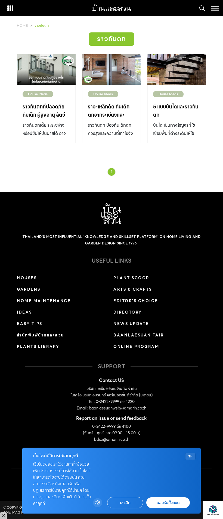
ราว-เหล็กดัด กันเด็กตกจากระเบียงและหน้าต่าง (108, 115)
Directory (127, 312)
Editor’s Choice (135, 301)
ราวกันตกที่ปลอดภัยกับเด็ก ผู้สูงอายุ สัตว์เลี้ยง (44, 115)
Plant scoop (131, 278)
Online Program (136, 347)
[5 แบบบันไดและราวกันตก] (176, 69)
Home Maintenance (44, 301)
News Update (131, 324)
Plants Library (38, 347)
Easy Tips (29, 324)
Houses (27, 278)
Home (22, 25)
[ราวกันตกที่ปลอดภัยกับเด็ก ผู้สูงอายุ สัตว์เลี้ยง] (46, 69)
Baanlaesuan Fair (138, 335)
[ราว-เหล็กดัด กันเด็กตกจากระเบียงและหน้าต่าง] (111, 69)
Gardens (29, 289)
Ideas (24, 312)
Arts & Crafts (132, 289)
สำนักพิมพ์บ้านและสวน (40, 335)
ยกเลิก (125, 503)
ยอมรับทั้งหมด (168, 503)
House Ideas (38, 94)
